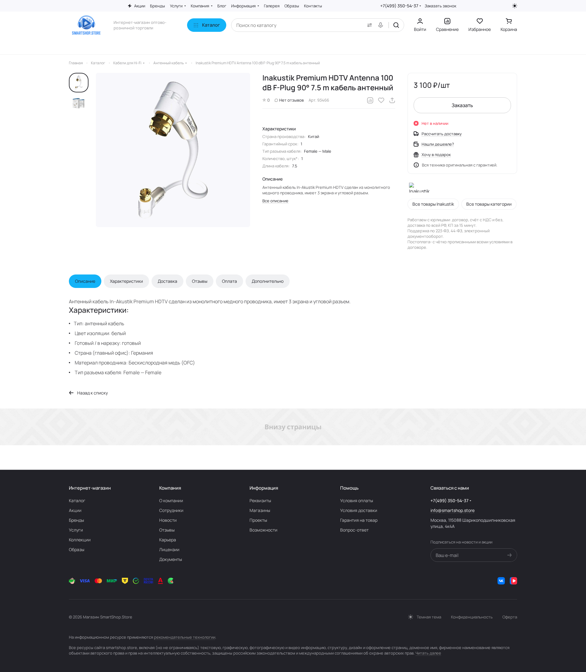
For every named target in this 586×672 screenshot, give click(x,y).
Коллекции (80, 540)
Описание (85, 281)
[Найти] (396, 25)
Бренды (76, 520)
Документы (170, 559)
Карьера (167, 540)
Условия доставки (358, 510)
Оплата (229, 281)
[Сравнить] (370, 100)
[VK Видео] (513, 580)
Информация (264, 488)
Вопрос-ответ (354, 530)
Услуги (76, 530)
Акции (75, 510)
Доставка (167, 281)
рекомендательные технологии (184, 637)
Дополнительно (268, 281)
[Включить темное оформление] (514, 5)
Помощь (349, 488)
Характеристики (126, 281)
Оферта (509, 617)
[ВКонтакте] (501, 580)
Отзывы (199, 281)
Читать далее (428, 653)
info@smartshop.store (452, 510)
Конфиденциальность (472, 617)
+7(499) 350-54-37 (399, 6)
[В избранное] (381, 100)
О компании (171, 500)
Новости (168, 520)
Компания (170, 488)
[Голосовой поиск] (382, 25)
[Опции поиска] (368, 25)
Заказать (462, 105)
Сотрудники (171, 510)
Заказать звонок (440, 6)
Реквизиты (260, 500)
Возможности (263, 530)
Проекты (258, 520)
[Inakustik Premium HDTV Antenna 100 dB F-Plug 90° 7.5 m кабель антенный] (173, 150)
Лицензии (169, 549)
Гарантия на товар (359, 520)
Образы (76, 549)
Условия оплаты (356, 500)
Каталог (77, 500)
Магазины (260, 510)
